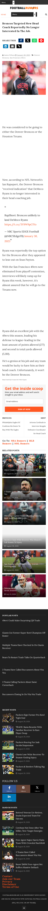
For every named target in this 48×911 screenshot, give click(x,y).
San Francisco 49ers (17, 58)
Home (3, 14)
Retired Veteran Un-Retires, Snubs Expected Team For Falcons (29, 815)
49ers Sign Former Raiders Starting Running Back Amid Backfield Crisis (22, 517)
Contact (7, 876)
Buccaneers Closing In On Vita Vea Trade (21, 694)
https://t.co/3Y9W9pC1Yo (20, 224)
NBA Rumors (18, 440)
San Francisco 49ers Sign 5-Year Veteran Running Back (21, 565)
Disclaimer (9, 884)
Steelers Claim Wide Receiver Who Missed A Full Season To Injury (22, 541)
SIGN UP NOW (24, 409)
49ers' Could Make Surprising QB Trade (20, 470)
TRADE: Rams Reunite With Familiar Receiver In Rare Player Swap (29, 730)
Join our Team (11, 878)
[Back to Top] (24, 908)
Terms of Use (10, 886)
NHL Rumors (21, 443)
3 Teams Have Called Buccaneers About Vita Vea (22, 493)
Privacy (7, 881)
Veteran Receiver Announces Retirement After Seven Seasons (23, 589)
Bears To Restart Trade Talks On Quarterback (23, 657)
